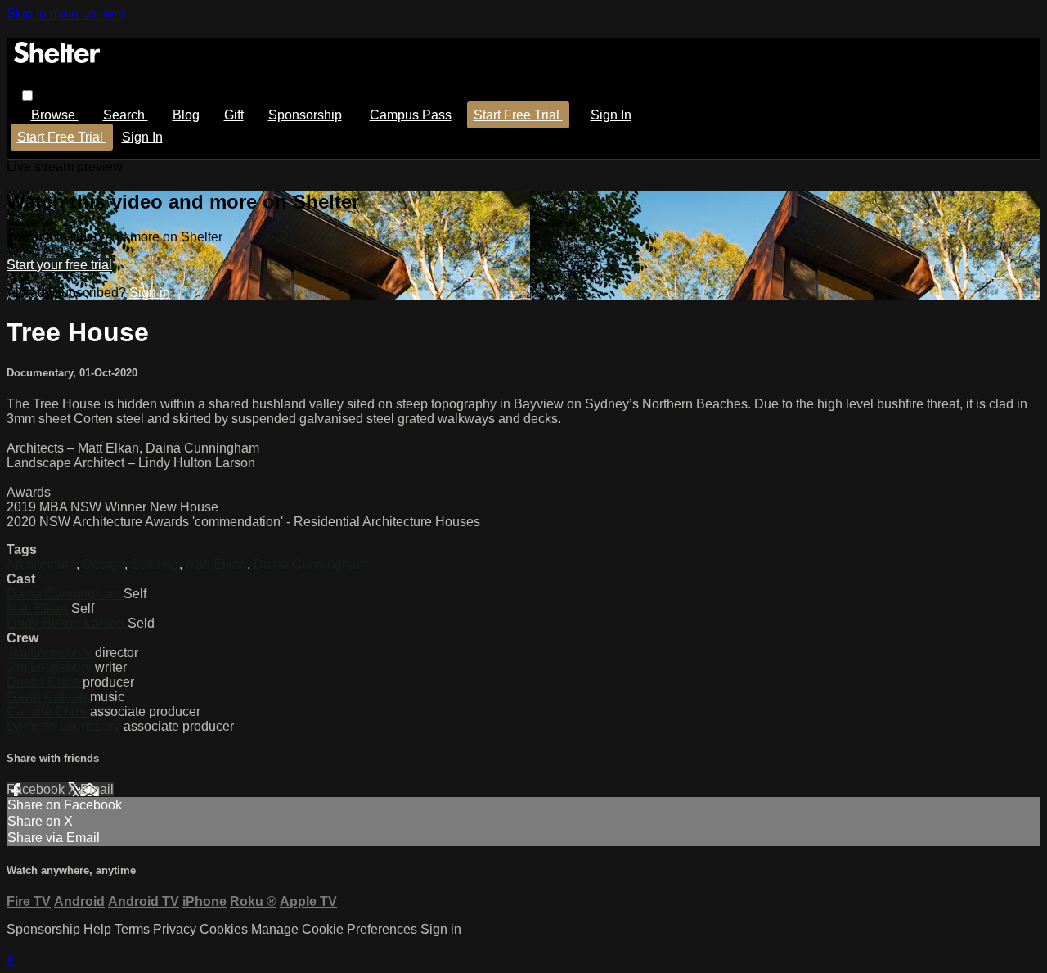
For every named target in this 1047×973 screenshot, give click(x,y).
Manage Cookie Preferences (335, 929)
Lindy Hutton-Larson (67, 623)
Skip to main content (65, 13)
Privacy (176, 929)
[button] (27, 95)
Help (99, 929)
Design (103, 564)
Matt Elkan (216, 564)
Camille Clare (48, 711)
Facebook (37, 789)
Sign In (142, 137)
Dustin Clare (45, 682)
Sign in (611, 115)
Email (97, 789)
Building (155, 564)
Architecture (41, 564)
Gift (234, 115)
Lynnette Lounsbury (65, 726)
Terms (134, 929)
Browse (55, 115)
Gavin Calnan (48, 697)
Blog (186, 115)
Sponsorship (305, 115)
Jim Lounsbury (51, 653)
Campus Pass (411, 115)
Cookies (225, 929)
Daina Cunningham (310, 564)
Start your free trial (59, 265)
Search (125, 115)
